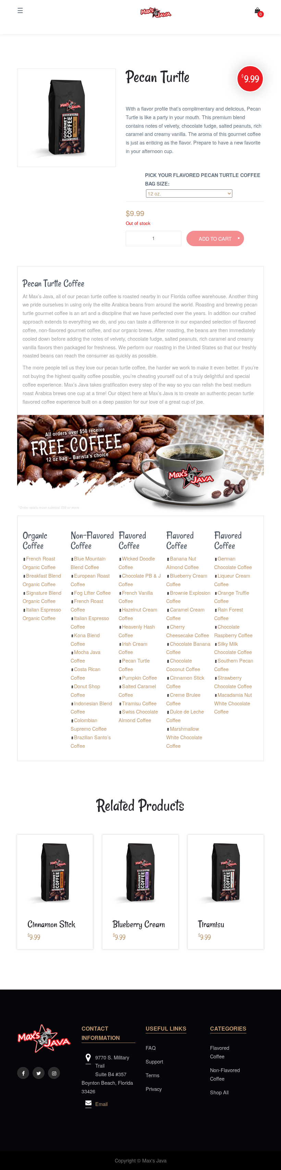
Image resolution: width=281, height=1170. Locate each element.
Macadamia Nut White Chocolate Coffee (233, 703)
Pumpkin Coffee (139, 677)
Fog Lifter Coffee (92, 592)
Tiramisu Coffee (139, 703)
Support (154, 1061)
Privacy (154, 1088)
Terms (152, 1075)
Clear (241, 194)
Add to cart (215, 238)
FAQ (151, 1047)
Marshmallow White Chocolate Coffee (184, 737)
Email (101, 1103)
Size (129, 189)
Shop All (219, 1092)
